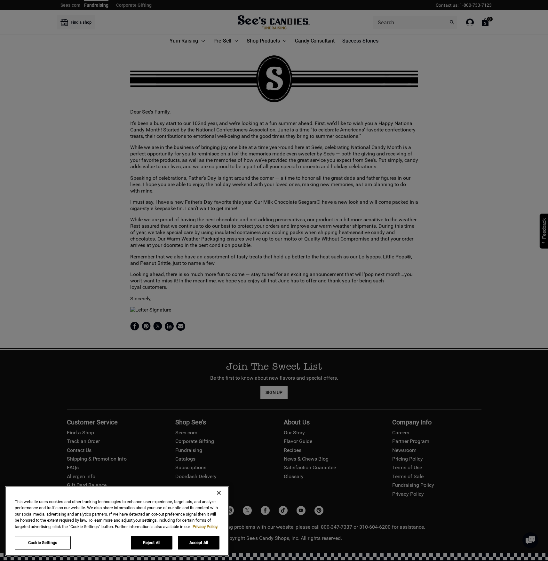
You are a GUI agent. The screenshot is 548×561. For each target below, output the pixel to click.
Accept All (198, 542)
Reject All (151, 542)
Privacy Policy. (205, 526)
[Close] (219, 493)
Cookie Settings (42, 542)
